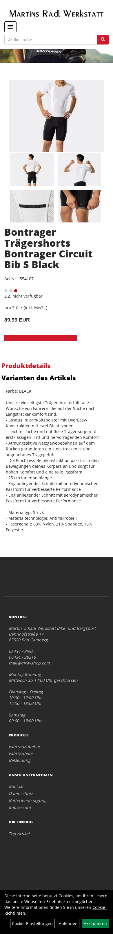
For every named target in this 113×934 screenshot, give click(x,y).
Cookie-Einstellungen (32, 923)
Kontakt (16, 786)
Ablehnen (68, 923)
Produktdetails (26, 365)
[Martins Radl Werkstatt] (56, 13)
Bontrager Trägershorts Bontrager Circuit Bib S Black (48, 248)
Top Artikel (19, 833)
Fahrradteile (20, 753)
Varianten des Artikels (38, 377)
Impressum (20, 807)
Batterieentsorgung (27, 800)
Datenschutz (21, 793)
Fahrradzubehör (24, 746)
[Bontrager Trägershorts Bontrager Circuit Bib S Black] (56, 116)
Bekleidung (19, 760)
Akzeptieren (95, 923)
